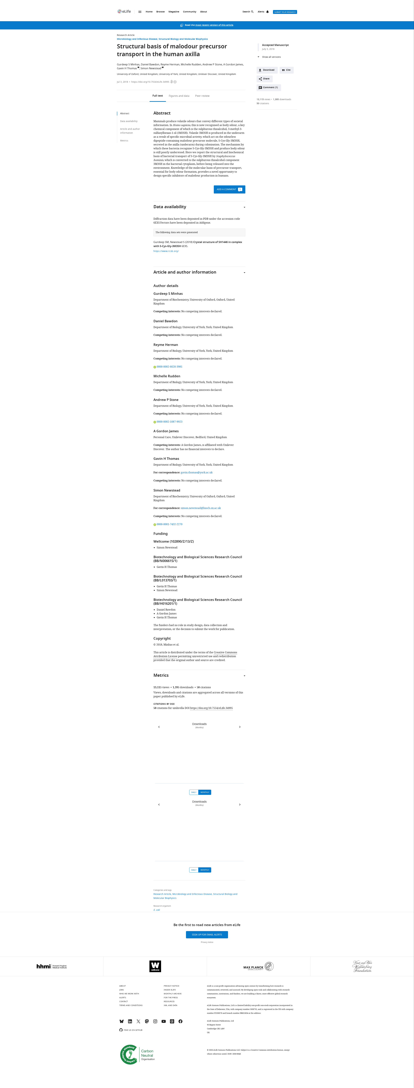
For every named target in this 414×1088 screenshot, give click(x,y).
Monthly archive (173, 993)
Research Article (126, 35)
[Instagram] (155, 1023)
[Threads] (172, 1023)
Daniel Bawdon (150, 64)
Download (268, 70)
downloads (282, 99)
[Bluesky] (121, 1023)
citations (263, 103)
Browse (160, 12)
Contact (123, 1001)
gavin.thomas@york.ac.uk (196, 473)
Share (266, 79)
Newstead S (177, 242)
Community (189, 12)
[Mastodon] (147, 1023)
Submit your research (285, 12)
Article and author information (130, 131)
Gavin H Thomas (127, 68)
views (263, 99)
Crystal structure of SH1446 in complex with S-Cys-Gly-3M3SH (197, 244)
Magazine (174, 12)
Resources (169, 1001)
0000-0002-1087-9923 (169, 422)
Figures (179, 96)
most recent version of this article (214, 25)
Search (246, 12)
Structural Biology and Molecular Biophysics (183, 39)
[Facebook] (180, 1023)
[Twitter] (138, 1023)
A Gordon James (233, 64)
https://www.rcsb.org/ (166, 251)
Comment (270, 88)
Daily (193, 792)
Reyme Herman (170, 64)
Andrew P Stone (212, 64)
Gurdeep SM (161, 242)
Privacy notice (207, 942)
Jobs (121, 990)
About (203, 12)
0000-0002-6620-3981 (169, 367)
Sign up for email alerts (207, 934)
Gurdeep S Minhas (128, 64)
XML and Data (170, 1005)
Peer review (202, 96)
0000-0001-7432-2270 (169, 524)
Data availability (128, 121)
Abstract (124, 113)
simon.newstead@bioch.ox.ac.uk (201, 508)
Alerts (261, 12)
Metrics (124, 140)
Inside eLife (170, 990)
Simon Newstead (151, 68)
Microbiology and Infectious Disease (137, 39)
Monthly (205, 792)
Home (149, 12)
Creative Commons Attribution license (267, 1050)
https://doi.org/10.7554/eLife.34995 (150, 82)
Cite (288, 70)
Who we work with (129, 993)
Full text (158, 96)
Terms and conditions (130, 1005)
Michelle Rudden (191, 64)
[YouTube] (163, 1023)
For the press (171, 997)
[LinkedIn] (130, 1023)
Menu (140, 12)
